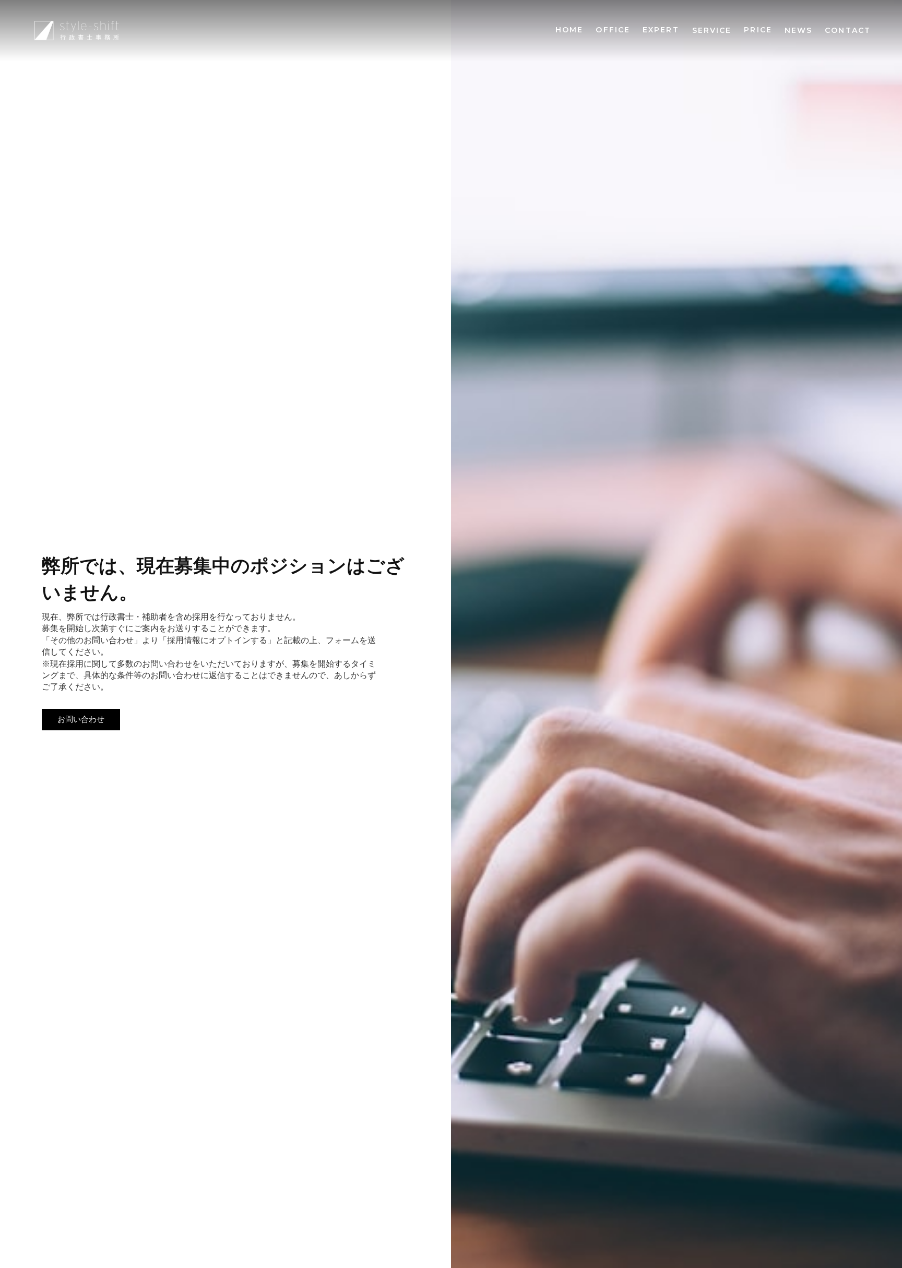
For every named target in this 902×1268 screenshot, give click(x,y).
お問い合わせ (80, 719)
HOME (569, 29)
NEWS (798, 30)
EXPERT (661, 29)
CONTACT (848, 30)
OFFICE (613, 29)
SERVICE (712, 30)
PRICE (758, 29)
